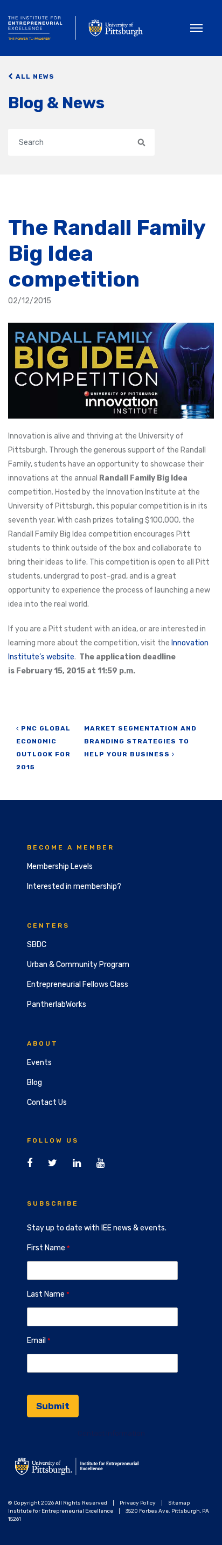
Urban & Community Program (78, 964)
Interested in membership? (74, 886)
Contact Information (111, 1433)
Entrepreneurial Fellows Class (77, 984)
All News (33, 76)
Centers (48, 925)
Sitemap (179, 1503)
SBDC (36, 944)
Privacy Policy (138, 1503)
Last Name (46, 1294)
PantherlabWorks (56, 1004)
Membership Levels (60, 866)
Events (39, 1062)
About (42, 1043)
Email (36, 1340)
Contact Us (47, 1102)
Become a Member (70, 847)
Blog (34, 1082)
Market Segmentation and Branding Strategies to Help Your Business (140, 741)
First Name (46, 1247)
